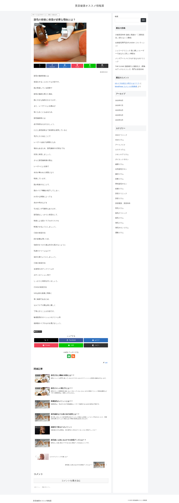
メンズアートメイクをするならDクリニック (130, 59)
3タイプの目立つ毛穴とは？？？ (127, 83)
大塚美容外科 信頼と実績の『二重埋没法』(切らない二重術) (129, 36)
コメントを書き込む (71, 480)
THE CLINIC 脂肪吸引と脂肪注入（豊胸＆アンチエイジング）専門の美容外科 (130, 67)
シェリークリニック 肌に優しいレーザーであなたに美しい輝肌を (129, 52)
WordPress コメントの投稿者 (126, 86)
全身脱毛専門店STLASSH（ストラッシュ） (130, 44)
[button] (102, 66)
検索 (116, 16)
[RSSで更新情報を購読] (73, 356)
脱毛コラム (38, 331)
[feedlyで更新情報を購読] (69, 356)
